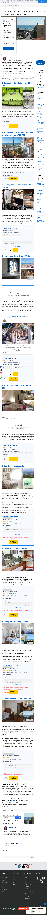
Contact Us (27, 886)
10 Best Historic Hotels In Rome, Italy (40, 106)
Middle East (4, 889)
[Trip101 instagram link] (41, 72)
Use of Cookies (28, 898)
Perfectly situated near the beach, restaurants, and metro (18, 292)
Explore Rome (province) (23, 908)
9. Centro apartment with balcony (16, 698)
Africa (3, 887)
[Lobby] (24, 274)
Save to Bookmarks (40, 62)
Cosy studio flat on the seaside (10, 516)
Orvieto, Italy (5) (40, 157)
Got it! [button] (42, 1)
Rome (14, 877)
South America (5, 882)
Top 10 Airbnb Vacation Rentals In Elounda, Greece (40, 201)
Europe (3, 884)
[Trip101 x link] (39, 72)
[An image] (28, 205)
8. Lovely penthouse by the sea (15, 621)
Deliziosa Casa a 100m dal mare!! (11, 588)
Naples (14, 879)
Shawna (11, 827)
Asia (3, 885)
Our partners (27, 882)
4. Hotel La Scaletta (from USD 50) (16, 256)
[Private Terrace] (24, 639)
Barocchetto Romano (10, 445)
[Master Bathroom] (28, 152)
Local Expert (20, 843)
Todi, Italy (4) (39, 161)
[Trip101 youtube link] (38, 882)
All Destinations (5, 877)
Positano (15, 882)
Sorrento (15, 880)
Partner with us (28, 884)
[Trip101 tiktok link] (41, 881)
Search (8, 49)
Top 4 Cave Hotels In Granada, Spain (40, 192)
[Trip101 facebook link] (38, 72)
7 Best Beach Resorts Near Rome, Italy (40, 98)
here (14, 800)
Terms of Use (27, 894)
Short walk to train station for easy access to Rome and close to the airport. (18, 424)
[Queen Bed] (28, 555)
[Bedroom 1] (12, 98)
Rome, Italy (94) (40, 154)
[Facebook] (14, 827)
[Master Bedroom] (28, 142)
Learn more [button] (6, 2)
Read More (17, 246)
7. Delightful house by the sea (14, 548)
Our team (27, 879)
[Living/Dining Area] (28, 705)
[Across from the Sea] (28, 473)
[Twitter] (15, 827)
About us (27, 877)
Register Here (7, 845)
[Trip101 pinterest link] (42, 72)
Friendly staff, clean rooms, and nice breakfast (18, 295)
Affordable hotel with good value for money (18, 290)
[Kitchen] (28, 103)
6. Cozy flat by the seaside (13, 466)
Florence (15, 884)
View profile (21, 836)
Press (26, 900)
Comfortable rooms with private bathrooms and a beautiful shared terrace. (18, 427)
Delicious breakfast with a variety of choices (18, 288)
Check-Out (5, 41)
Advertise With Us (28, 890)
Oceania (3, 891)
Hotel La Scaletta (8, 358)
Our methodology (28, 880)
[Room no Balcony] (11, 268)
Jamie (8, 321)
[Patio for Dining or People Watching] (28, 395)
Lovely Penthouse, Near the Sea (10, 665)
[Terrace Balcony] (12, 200)
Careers (26, 888)
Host (5, 239)
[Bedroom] (12, 478)
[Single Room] (12, 400)
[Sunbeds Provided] (27, 263)
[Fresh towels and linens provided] (28, 92)
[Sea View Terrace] (12, 147)
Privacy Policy (6, 822)
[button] (18, 241)
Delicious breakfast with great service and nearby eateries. (18, 419)
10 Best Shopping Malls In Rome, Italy (40, 122)
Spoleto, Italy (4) (40, 164)
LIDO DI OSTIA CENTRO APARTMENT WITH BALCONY (15, 752)
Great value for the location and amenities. (18, 422)
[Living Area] (11, 634)
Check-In (4, 35)
